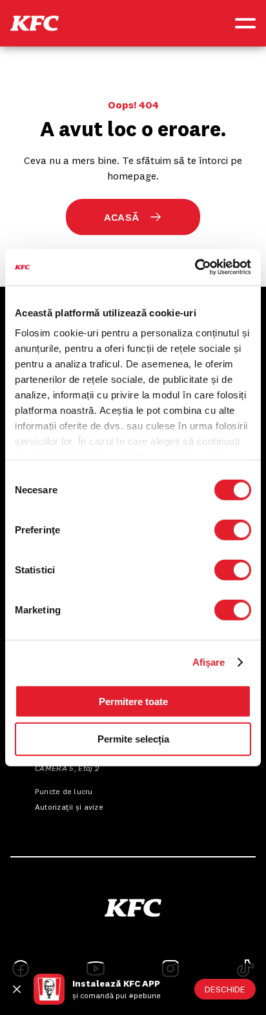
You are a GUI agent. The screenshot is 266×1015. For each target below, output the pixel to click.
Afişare (208, 662)
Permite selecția (133, 738)
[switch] (232, 529)
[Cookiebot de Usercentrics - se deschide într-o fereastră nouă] (194, 267)
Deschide (225, 989)
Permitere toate (133, 700)
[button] (34, 23)
